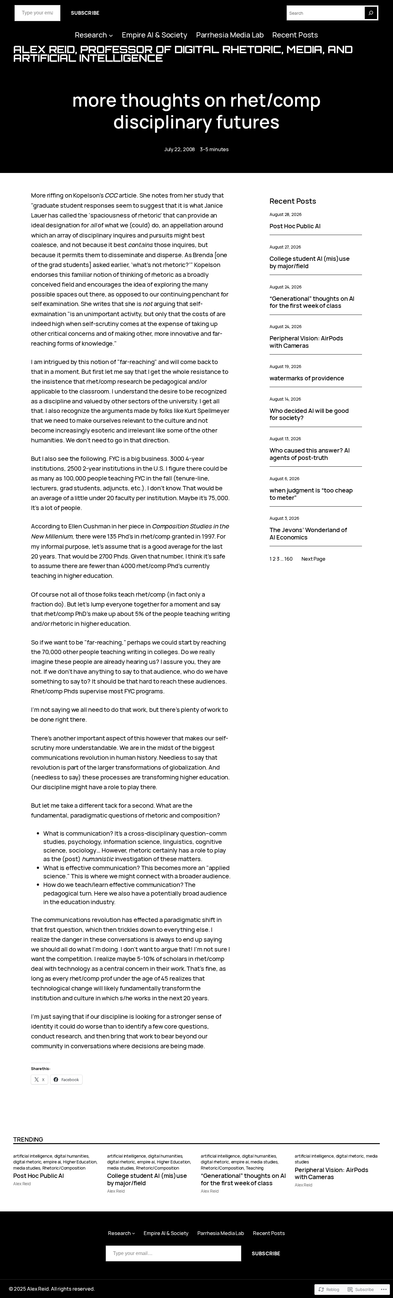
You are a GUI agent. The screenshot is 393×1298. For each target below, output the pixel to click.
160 (288, 558)
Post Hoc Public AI (295, 226)
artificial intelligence (32, 1156)
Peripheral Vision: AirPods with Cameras (306, 342)
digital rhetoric (27, 1162)
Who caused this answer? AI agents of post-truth (309, 454)
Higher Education (79, 1162)
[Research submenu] (111, 35)
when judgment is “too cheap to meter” (311, 494)
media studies (26, 1168)
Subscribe (85, 13)
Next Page (313, 558)
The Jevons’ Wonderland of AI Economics (308, 533)
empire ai (52, 1162)
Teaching (254, 1168)
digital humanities (71, 1156)
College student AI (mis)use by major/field (309, 262)
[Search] (371, 13)
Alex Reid (22, 1183)
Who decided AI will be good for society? (309, 414)
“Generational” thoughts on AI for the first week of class (312, 302)
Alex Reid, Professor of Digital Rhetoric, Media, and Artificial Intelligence (183, 53)
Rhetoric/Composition (63, 1168)
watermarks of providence (307, 378)
